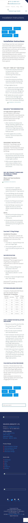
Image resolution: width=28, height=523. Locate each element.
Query (6, 461)
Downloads (7, 460)
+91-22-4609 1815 (14, 1)
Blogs (5, 465)
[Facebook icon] (14, 518)
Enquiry (13, 6)
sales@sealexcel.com (14, 3)
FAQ (21, 6)
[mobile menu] (26, 11)
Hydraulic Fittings (9, 450)
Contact (8, 6)
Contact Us (7, 466)
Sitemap (6, 468)
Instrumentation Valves (10, 448)
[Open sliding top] (26, 1)
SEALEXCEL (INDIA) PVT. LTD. (15, 514)
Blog (17, 6)
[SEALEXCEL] (14, 11)
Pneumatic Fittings (9, 451)
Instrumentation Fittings (11, 446)
